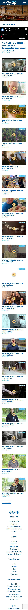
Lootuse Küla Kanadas (14, 597)
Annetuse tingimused (14, 554)
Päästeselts (14, 546)
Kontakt (14, 584)
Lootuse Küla (14, 521)
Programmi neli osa (14, 526)
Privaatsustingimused (14, 551)
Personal (14, 541)
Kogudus (14, 544)
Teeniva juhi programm (14, 529)
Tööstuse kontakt (14, 589)
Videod (14, 531)
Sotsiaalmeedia (14, 594)
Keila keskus (14, 549)
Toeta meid (14, 599)
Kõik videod (6, 502)
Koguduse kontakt (14, 586)
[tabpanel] (14, 13)
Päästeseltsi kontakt (14, 592)
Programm (14, 524)
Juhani (14, 569)
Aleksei (14, 572)
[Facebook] (12, 606)
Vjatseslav (14, 574)
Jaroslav (14, 566)
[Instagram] (15, 606)
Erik (14, 564)
